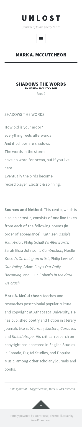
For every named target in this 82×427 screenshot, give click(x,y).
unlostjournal (18, 389)
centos (43, 389)
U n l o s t (41, 18)
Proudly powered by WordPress (28, 416)
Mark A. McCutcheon (62, 389)
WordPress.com (41, 420)
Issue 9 (41, 94)
